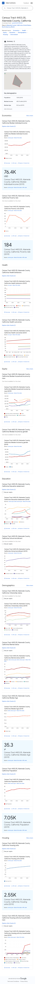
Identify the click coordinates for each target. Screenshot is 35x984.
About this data (18, 137)
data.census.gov (18, 501)
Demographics (22, 32)
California (19, 25)
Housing (5, 34)
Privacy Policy (24, 981)
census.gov (10, 137)
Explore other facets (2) (9, 126)
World (12, 27)
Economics (16, 30)
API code (14, 163)
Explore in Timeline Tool (24, 163)
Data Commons (11, 3)
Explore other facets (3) (8, 648)
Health (24, 30)
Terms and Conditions (13, 981)
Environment (14, 34)
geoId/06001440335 (17, 23)
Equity (5, 32)
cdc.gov (10, 285)
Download (8, 163)
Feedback (26, 3)
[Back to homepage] (3, 3)
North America (6, 27)
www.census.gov (8, 109)
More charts (30, 115)
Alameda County (11, 25)
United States (27, 25)
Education (12, 32)
